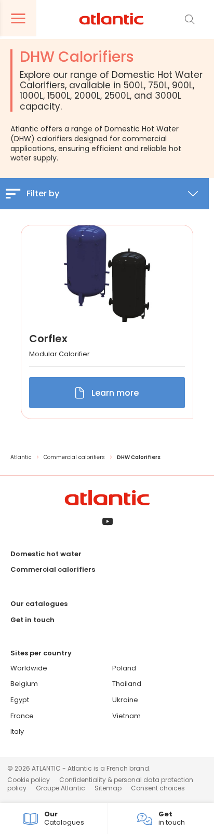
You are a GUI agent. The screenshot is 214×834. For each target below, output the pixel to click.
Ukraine (125, 700)
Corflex (48, 338)
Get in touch (32, 620)
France (22, 716)
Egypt (19, 700)
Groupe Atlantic (60, 788)
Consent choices (158, 788)
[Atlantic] (111, 19)
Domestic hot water (46, 554)
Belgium (24, 684)
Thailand (126, 684)
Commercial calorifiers (52, 569)
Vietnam (126, 716)
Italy (17, 731)
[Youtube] (107, 522)
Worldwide (28, 668)
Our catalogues (39, 604)
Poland (124, 668)
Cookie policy (28, 779)
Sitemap (108, 788)
